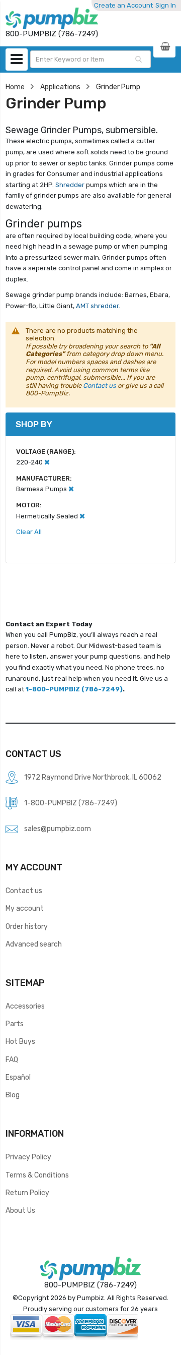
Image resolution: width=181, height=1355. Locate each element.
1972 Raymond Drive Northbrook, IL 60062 (92, 777)
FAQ (12, 1059)
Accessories (25, 1006)
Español (18, 1077)
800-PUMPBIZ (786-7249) (90, 1284)
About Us (20, 1210)
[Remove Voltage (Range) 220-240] (47, 462)
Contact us (99, 385)
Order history (27, 926)
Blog (13, 1095)
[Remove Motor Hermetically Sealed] (82, 516)
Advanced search (34, 944)
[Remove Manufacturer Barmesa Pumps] (71, 489)
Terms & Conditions (37, 1175)
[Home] (52, 18)
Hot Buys (20, 1041)
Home (15, 87)
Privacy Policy (28, 1157)
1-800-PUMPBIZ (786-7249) (74, 689)
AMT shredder (96, 306)
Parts (15, 1024)
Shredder (69, 185)
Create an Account (123, 5)
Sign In (165, 5)
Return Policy (27, 1193)
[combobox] (90, 59)
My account (25, 908)
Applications (60, 87)
